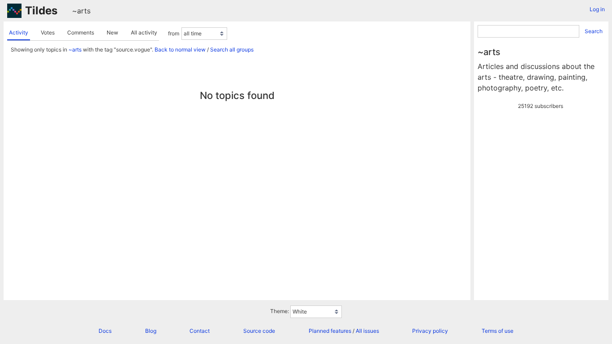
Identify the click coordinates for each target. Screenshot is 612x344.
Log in (597, 9)
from (173, 33)
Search (594, 31)
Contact (200, 330)
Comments (80, 32)
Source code (259, 330)
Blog (150, 330)
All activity (144, 32)
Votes (48, 32)
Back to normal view (180, 49)
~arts (81, 10)
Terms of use (497, 330)
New (112, 32)
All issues (367, 330)
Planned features (330, 330)
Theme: (279, 311)
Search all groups (232, 49)
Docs (105, 330)
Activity (18, 32)
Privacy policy (430, 330)
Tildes (41, 10)
